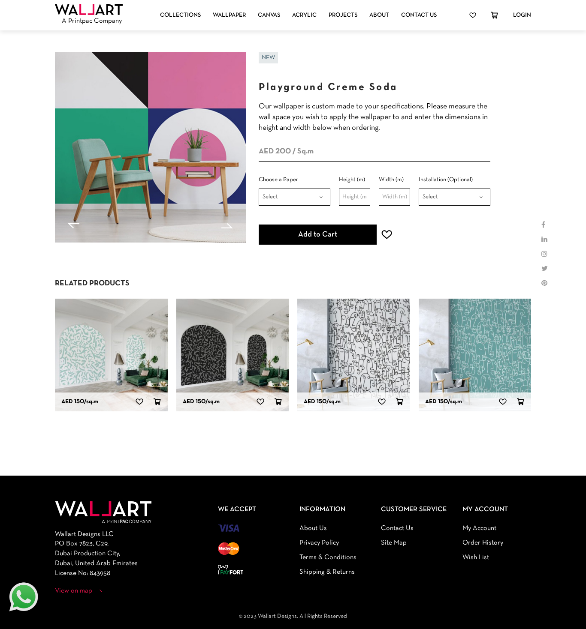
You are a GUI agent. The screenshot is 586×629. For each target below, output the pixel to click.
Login (522, 15)
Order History (482, 543)
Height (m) (352, 180)
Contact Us (419, 15)
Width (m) (391, 180)
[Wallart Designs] (89, 10)
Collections (180, 15)
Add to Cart (317, 234)
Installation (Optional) (446, 180)
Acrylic (304, 15)
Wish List (475, 557)
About (379, 15)
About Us (313, 528)
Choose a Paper (278, 180)
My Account (479, 528)
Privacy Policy (319, 543)
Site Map (394, 543)
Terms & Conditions (327, 557)
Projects (343, 15)
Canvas (269, 15)
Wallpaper (229, 15)
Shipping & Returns (327, 572)
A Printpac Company (92, 21)
